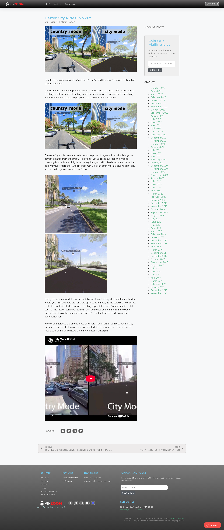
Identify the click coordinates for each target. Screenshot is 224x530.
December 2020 (159, 166)
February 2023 (158, 97)
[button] (212, 4)
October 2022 (158, 110)
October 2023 (158, 88)
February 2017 (158, 284)
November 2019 (159, 206)
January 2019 (157, 237)
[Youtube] (87, 503)
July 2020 (156, 181)
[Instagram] (81, 503)
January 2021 (157, 162)
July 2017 (155, 268)
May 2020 (156, 187)
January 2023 (158, 100)
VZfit (56, 4)
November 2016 (159, 293)
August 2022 (157, 116)
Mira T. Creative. (178, 518)
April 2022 (156, 128)
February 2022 (158, 134)
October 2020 (158, 172)
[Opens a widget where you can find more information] (212, 525)
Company (70, 4)
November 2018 (159, 243)
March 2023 (157, 94)
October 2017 (158, 259)
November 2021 (159, 141)
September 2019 (159, 212)
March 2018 (157, 250)
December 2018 (159, 240)
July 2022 (156, 119)
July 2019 (155, 218)
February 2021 (158, 159)
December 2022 (159, 103)
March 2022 (157, 131)
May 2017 (155, 274)
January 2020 (158, 200)
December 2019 (159, 203)
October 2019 (158, 209)
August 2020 (157, 178)
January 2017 (157, 287)
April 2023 (156, 91)
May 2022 (156, 125)
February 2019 (158, 234)
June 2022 (156, 122)
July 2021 (155, 150)
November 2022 (159, 106)
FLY (48, 4)
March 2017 (157, 281)
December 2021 (159, 138)
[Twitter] (76, 503)
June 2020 (156, 184)
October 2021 (158, 144)
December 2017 (159, 253)
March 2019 (157, 231)
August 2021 (157, 147)
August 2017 (157, 265)
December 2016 (159, 290)
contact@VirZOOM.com (131, 509)
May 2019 (155, 225)
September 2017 (159, 262)
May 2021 (155, 156)
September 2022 (159, 113)
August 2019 (157, 215)
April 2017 (156, 278)
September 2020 (160, 175)
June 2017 (156, 271)
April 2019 (156, 228)
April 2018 (156, 246)
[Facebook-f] (70, 503)
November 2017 (159, 256)
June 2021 (156, 153)
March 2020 (157, 194)
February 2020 (158, 197)
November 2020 (159, 169)
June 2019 (156, 222)
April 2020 (156, 190)
